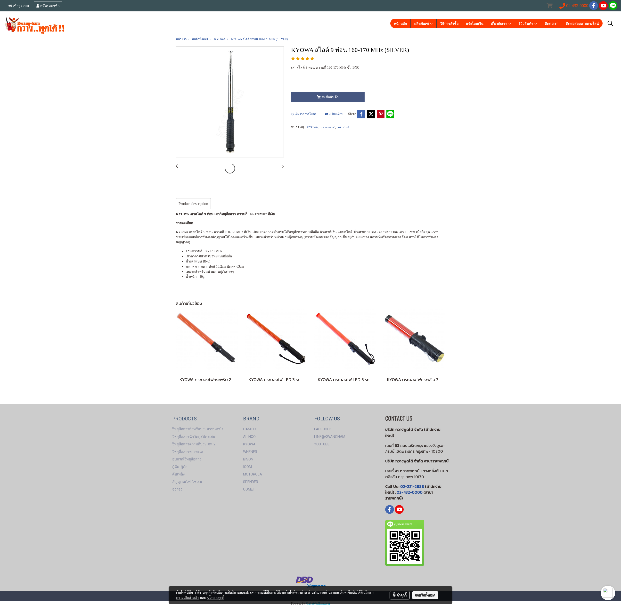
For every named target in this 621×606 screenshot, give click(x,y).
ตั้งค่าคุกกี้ (400, 595)
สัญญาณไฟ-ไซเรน (187, 482)
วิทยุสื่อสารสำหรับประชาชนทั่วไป (198, 429)
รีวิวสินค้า (526, 23)
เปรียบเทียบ (335, 114)
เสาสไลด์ (343, 127)
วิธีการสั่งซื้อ (449, 23)
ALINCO (249, 436)
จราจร (177, 489)
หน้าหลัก (400, 23)
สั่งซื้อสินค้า (330, 97)
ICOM (247, 467)
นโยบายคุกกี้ (215, 597)
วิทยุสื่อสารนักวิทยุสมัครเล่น (193, 436)
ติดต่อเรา (551, 23)
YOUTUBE (321, 444)
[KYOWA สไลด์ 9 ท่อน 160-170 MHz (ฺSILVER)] (230, 102)
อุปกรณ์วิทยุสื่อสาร (186, 459)
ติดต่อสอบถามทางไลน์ (582, 23)
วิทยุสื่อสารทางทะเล (187, 452)
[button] (610, 23)
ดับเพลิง (178, 474)
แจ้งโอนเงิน (474, 23)
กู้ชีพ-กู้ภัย (180, 467)
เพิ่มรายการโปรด (305, 114)
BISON (248, 459)
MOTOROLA (252, 474)
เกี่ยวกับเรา (499, 23)
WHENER (250, 452)
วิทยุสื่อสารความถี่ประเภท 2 (193, 444)
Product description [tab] (193, 204)
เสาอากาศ (328, 127)
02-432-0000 (410, 492)
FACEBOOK (323, 429)
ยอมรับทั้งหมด (425, 595)
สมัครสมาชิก (49, 5)
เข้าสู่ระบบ (20, 5)
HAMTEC (250, 429)
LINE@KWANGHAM (329, 436)
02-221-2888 (412, 486)
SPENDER (250, 482)
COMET (249, 489)
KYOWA (313, 127)
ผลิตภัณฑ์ (422, 23)
